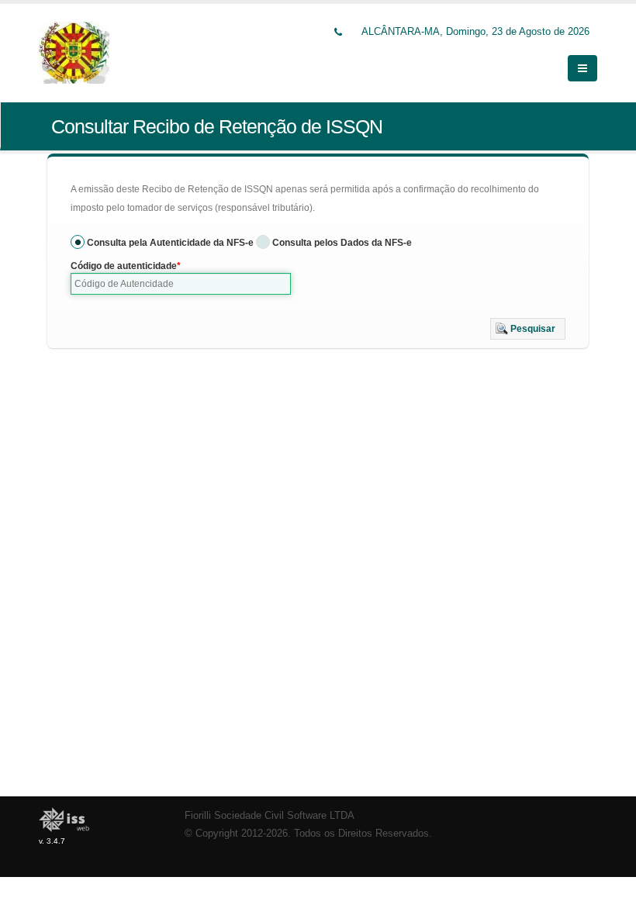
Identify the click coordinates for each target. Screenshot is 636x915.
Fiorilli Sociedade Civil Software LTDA (269, 815)
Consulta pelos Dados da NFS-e (342, 242)
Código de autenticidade (124, 266)
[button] (527, 329)
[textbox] (181, 284)
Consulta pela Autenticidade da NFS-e (170, 242)
